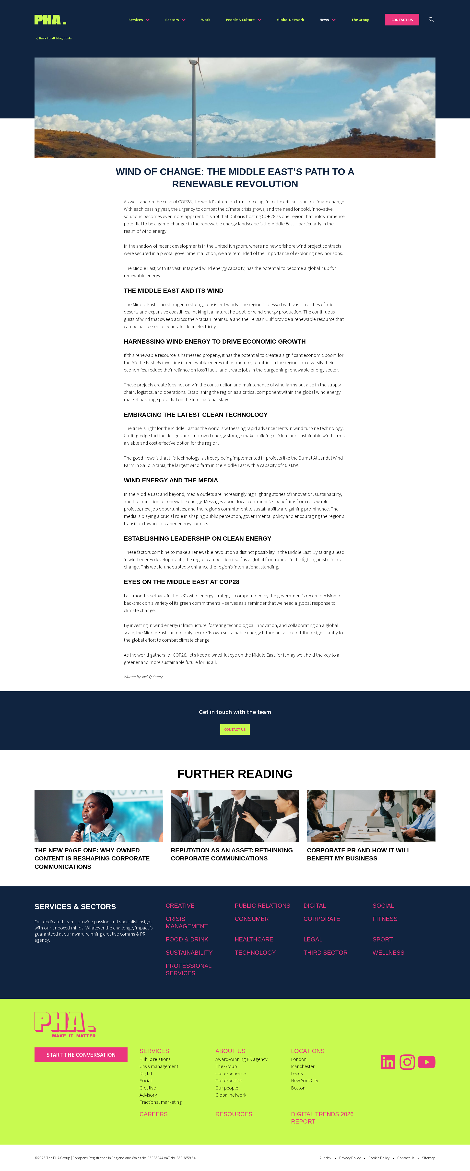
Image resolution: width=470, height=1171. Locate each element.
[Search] (431, 19)
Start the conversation (81, 1054)
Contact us (235, 729)
